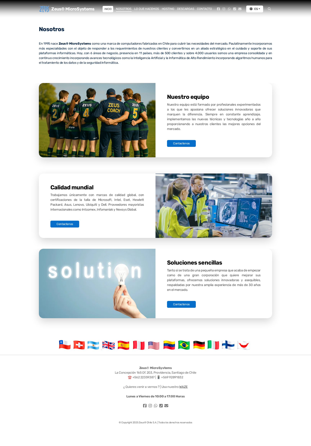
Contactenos (181, 143)
